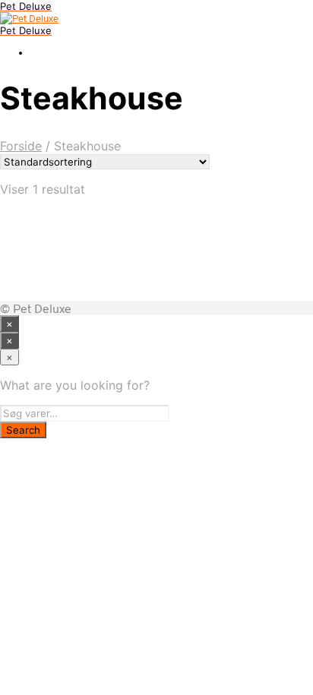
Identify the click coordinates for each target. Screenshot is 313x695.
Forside (21, 145)
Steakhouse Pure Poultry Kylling (166, 248)
